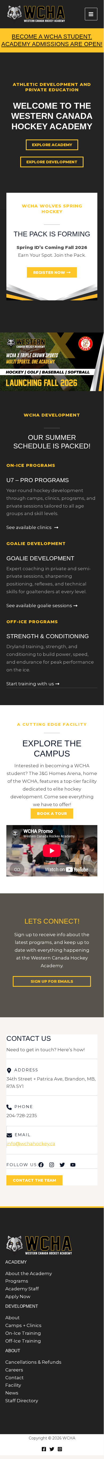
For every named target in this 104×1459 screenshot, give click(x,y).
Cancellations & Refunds (33, 1362)
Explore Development (51, 162)
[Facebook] (43, 1449)
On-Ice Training (23, 1333)
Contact (14, 1377)
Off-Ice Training (23, 1341)
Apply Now (17, 1296)
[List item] (41, 1164)
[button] (52, 981)
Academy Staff (22, 1288)
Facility (13, 1385)
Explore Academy (52, 144)
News (11, 1393)
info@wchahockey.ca (31, 1143)
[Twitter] (51, 1449)
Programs (16, 1281)
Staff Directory (21, 1400)
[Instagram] (59, 1449)
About (12, 1317)
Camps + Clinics (23, 1325)
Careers (14, 1370)
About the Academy (28, 1273)
